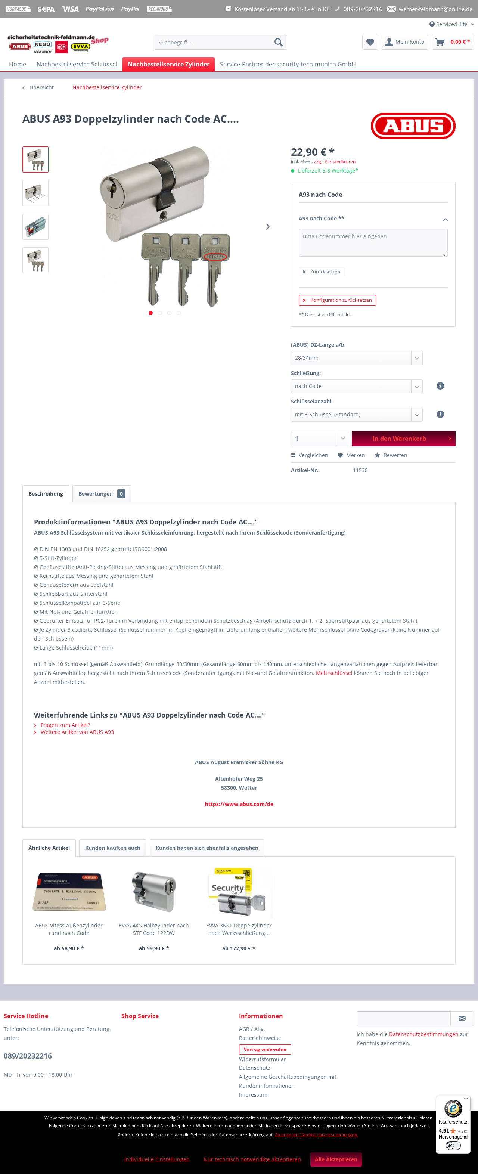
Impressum (253, 1094)
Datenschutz (254, 1067)
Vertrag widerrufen (265, 1049)
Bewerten (394, 455)
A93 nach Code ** (321, 218)
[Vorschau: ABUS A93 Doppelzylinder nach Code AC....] (35, 159)
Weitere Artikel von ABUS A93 (76, 731)
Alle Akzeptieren (336, 1159)
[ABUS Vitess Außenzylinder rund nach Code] (69, 892)
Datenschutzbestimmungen (424, 1034)
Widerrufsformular (262, 1059)
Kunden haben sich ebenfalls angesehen (207, 847)
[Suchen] (278, 42)
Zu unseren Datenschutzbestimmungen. (316, 1134)
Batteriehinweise (260, 1037)
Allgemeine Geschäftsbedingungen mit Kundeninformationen (287, 1081)
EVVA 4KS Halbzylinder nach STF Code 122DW (154, 929)
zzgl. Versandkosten (335, 161)
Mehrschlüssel (334, 672)
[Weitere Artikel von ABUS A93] (413, 126)
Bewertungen (100, 493)
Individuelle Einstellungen (157, 1159)
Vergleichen (312, 455)
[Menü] (466, 1100)
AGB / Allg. (252, 1028)
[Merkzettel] (370, 42)
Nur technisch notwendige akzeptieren (252, 1159)
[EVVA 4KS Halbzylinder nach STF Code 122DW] (154, 892)
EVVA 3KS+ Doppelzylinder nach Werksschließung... (239, 929)
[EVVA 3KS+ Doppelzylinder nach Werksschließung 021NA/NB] (239, 892)
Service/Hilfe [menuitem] (452, 24)
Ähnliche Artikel (49, 847)
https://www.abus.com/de (239, 804)
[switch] (453, 1145)
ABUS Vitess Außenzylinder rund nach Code (69, 929)
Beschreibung (45, 493)
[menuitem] (220, 46)
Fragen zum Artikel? (64, 724)
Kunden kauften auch (112, 847)
